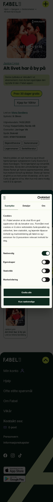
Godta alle (26, 292)
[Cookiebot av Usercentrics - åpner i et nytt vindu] (38, 198)
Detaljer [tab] (26, 206)
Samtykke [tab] (9, 206)
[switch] (46, 262)
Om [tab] (43, 206)
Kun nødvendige (26, 301)
